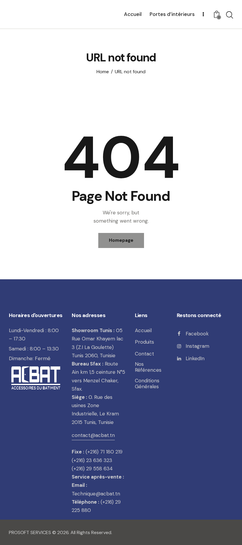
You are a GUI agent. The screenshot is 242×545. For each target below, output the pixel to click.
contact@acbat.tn (93, 435)
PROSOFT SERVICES (30, 532)
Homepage (121, 240)
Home (103, 72)
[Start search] (229, 15)
